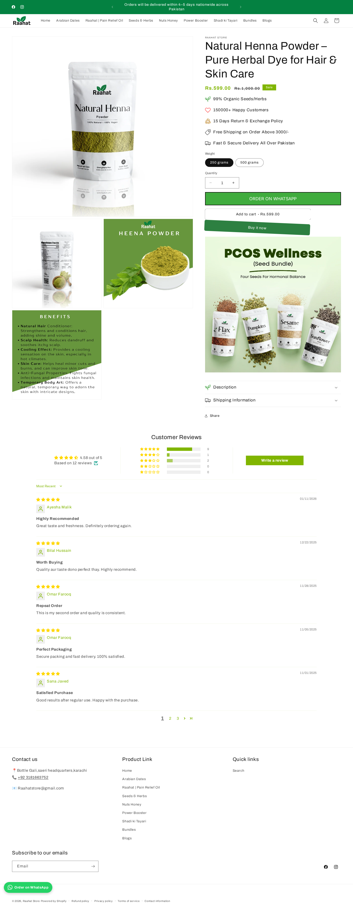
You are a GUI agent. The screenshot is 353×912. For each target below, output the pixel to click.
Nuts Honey (131, 804)
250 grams (219, 162)
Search (238, 770)
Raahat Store (31, 901)
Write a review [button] (274, 460)
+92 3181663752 (33, 777)
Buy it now (258, 228)
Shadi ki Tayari (134, 821)
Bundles (129, 829)
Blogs (127, 838)
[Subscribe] (93, 866)
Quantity (211, 173)
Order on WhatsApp (31, 887)
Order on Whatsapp (273, 198)
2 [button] (170, 718)
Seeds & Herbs (134, 796)
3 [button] (178, 718)
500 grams (249, 162)
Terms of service (129, 901)
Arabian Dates (134, 779)
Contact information (157, 901)
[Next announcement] (240, 7)
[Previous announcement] (112, 7)
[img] (48, 500)
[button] (315, 20)
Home (127, 770)
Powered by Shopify (54, 901)
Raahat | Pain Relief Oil (141, 787)
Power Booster (134, 813)
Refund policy (80, 901)
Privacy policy (103, 901)
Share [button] (215, 416)
